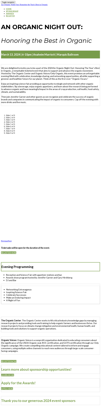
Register (10, 16)
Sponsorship (12, 11)
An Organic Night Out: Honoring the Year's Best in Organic (24, 5)
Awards (10, 13)
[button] (8, 252)
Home (9, 9)
